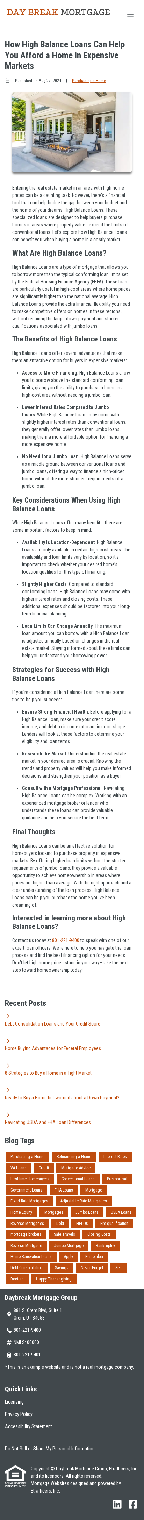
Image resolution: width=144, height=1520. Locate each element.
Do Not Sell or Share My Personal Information (50, 1448)
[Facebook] (133, 1505)
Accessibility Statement (28, 1426)
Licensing (14, 1402)
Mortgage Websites (50, 1483)
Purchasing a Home (89, 80)
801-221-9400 (66, 940)
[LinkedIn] (117, 1505)
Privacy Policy (19, 1414)
